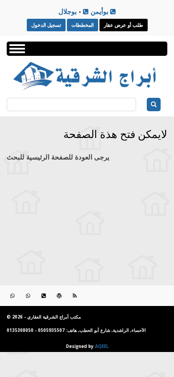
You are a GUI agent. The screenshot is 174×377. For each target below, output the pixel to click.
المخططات (82, 24)
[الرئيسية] (86, 89)
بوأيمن (98, 11)
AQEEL (101, 346)
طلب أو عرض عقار (123, 24)
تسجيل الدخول (46, 24)
